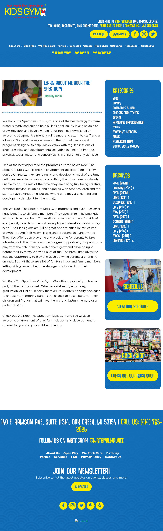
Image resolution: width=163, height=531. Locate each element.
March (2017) (122, 235)
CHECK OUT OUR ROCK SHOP (132, 375)
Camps (117, 103)
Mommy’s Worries (125, 131)
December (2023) (124, 202)
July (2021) (121, 207)
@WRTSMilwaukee (107, 440)
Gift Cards (116, 45)
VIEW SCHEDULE (123, 21)
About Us (14, 45)
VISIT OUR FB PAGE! (111, 25)
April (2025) (121, 192)
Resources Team (123, 141)
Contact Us (147, 45)
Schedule (75, 45)
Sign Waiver (119, 34)
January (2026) (123, 187)
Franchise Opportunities (128, 122)
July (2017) (120, 231)
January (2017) (123, 240)
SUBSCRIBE (81, 486)
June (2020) (121, 226)
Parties (61, 45)
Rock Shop (101, 45)
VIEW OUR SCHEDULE (132, 306)
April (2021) (121, 216)
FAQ (74, 456)
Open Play (30, 45)
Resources (131, 45)
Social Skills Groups (126, 146)
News (116, 136)
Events (117, 117)
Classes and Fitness (126, 112)
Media (116, 127)
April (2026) (121, 183)
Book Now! (98, 34)
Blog (115, 98)
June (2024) (121, 197)
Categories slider (124, 107)
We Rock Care (46, 45)
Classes (87, 45)
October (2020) (123, 221)
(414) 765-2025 (149, 25)
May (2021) (120, 211)
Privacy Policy (91, 456)
